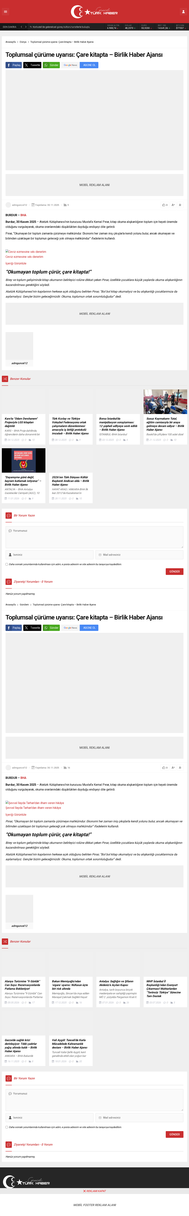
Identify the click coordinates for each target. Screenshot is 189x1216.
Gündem (24, 604)
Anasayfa (11, 41)
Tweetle (35, 65)
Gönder (54, 65)
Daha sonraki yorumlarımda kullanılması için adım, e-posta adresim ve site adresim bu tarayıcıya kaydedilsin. (65, 564)
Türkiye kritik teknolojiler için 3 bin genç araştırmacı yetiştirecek (65, 27)
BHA (23, 215)
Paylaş (16, 65)
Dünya (23, 41)
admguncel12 (19, 205)
